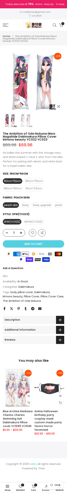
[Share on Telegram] (32, 308)
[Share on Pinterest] (18, 308)
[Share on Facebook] (4, 308)
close (61, 4)
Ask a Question (13, 268)
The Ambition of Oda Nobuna (22, 301)
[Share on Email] (40, 308)
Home (6, 36)
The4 (41, 468)
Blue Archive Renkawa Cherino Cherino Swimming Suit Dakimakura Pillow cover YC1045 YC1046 (18, 419)
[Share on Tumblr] (25, 308)
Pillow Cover (31, 296)
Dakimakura (26, 287)
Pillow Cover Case (52, 296)
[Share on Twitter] (11, 308)
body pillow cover (21, 292)
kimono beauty (13, 296)
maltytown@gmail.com (36, 11)
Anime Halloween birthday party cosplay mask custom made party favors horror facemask (48, 421)
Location (37, 15)
